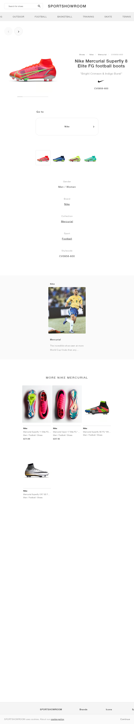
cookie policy (57, 719)
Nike (92, 54)
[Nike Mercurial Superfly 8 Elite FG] (43, 157)
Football (67, 238)
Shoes (82, 54)
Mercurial (102, 54)
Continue (125, 719)
